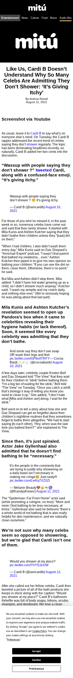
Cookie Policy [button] (39, 631)
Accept (36, 651)
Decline (36, 660)
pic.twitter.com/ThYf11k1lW (29, 565)
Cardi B (35, 133)
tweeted (44, 170)
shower (32, 144)
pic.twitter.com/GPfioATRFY (30, 358)
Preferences (36, 668)
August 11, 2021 (48, 491)
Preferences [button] (13, 639)
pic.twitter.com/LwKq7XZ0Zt (30, 480)
